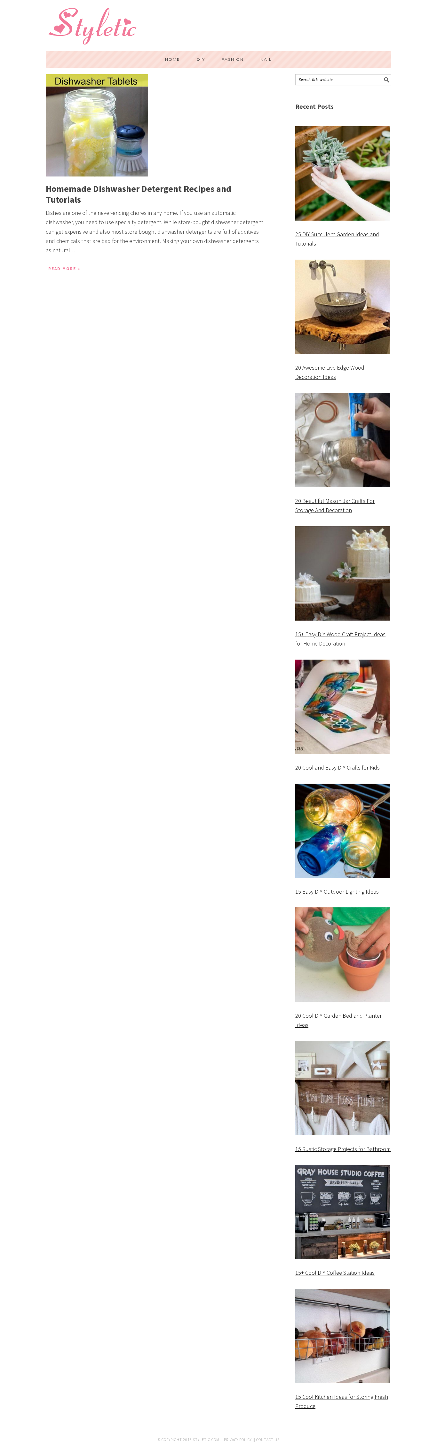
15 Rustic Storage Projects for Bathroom (343, 1149)
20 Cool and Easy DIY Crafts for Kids (337, 767)
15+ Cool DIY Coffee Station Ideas (335, 1272)
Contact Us (268, 1439)
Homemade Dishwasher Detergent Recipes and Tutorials (138, 194)
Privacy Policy (238, 1439)
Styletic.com (206, 1439)
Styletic (94, 29)
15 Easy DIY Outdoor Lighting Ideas (337, 891)
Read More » (64, 268)
